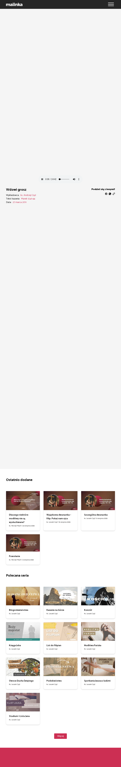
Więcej (60, 736)
